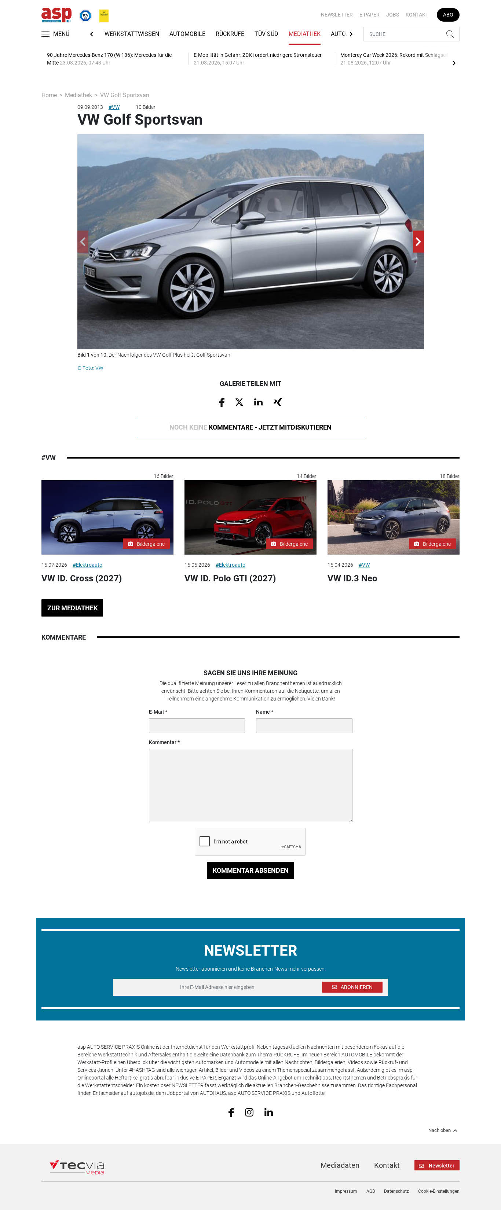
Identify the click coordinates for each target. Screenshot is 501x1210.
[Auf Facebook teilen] (221, 402)
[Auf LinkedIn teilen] (258, 402)
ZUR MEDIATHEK (72, 608)
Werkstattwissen (132, 33)
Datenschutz (396, 1191)
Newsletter (337, 15)
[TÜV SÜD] (83, 14)
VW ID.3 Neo (352, 578)
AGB (370, 1191)
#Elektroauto (87, 565)
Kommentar (162, 742)
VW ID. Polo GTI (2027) (230, 578)
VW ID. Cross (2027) (81, 578)
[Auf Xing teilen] (278, 402)
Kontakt (417, 15)
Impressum (346, 1191)
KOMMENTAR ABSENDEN (251, 870)
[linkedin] (268, 1112)
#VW (114, 107)
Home (49, 95)
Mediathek (305, 33)
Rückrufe (230, 33)
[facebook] (231, 1112)
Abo (448, 15)
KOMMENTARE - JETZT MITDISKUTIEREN (250, 427)
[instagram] (249, 1112)
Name (263, 712)
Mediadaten (340, 1165)
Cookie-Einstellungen (439, 1191)
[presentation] (454, 63)
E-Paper (369, 15)
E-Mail (156, 712)
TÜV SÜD (266, 33)
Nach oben (439, 1130)
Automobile (187, 33)
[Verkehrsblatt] (101, 14)
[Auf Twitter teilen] (239, 402)
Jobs (392, 15)
